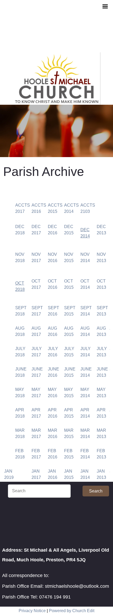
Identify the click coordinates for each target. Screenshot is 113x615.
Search (95, 491)
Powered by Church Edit (71, 610)
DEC (85, 230)
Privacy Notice (32, 610)
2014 (85, 236)
